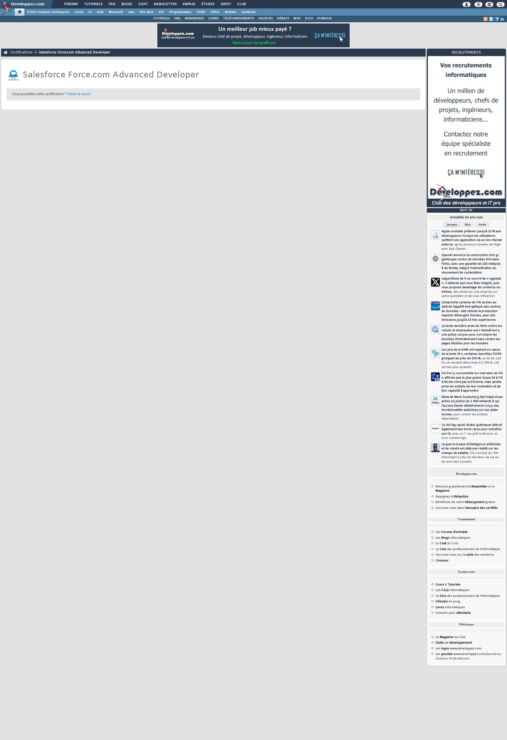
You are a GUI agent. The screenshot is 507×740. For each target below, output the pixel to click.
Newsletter (165, 4)
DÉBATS (283, 18)
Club (241, 4)
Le (440, 543)
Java (131, 12)
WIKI (297, 18)
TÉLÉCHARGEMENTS (238, 18)
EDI (161, 12)
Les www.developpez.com (458, 648)
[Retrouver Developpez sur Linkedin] (502, 19)
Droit (225, 4)
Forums (70, 4)
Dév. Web (146, 12)
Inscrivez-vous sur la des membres (464, 555)
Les (451, 532)
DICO (309, 18)
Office (215, 12)
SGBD (201, 12)
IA (90, 12)
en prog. (448, 601)
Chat (143, 4)
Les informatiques (452, 538)
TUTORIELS (161, 18)
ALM (100, 12)
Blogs (126, 4)
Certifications (21, 52)
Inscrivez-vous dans (466, 508)
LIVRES (213, 18)
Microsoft (116, 12)
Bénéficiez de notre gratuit (465, 502)
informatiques (450, 607)
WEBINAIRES (194, 18)
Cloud (79, 12)
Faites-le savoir (79, 94)
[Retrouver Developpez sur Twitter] (491, 19)
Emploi (188, 4)
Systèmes (249, 12)
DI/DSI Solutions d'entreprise (48, 12)
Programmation (180, 12)
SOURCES (265, 18)
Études (208, 4)
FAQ (111, 4)
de (453, 643)
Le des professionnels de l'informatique (467, 549)
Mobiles (230, 12)
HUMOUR (324, 18)
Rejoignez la (451, 497)
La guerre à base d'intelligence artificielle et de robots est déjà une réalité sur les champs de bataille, (471, 453)
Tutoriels (93, 4)
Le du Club (450, 637)
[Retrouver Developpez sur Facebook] (497, 19)
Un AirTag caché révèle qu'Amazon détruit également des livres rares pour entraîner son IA (472, 431)
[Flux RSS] (485, 19)
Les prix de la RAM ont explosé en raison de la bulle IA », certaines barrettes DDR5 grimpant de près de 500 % (471, 358)
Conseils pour (453, 613)
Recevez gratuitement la (461, 486)
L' (442, 560)
